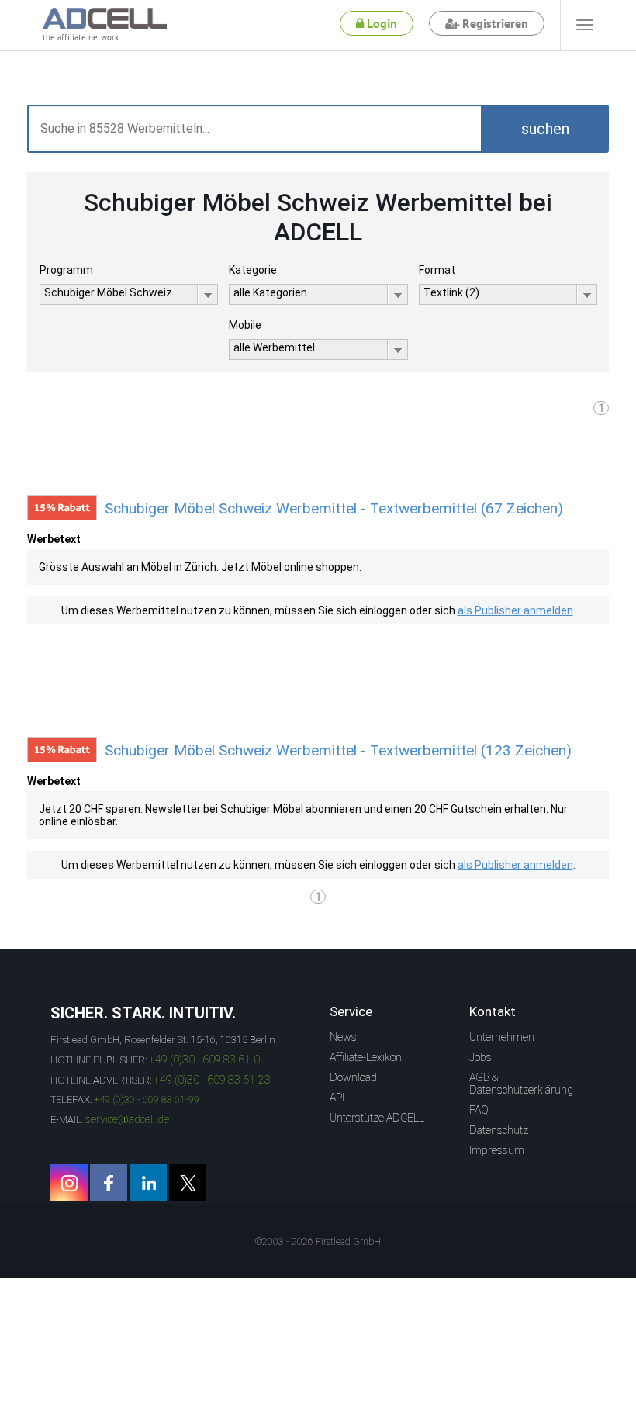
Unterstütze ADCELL (377, 1117)
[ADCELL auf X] (187, 1182)
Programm (66, 270)
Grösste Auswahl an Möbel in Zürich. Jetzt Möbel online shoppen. (200, 567)
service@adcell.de (127, 1119)
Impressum (496, 1150)
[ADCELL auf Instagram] (69, 1182)
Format (437, 270)
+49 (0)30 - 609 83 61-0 (204, 1059)
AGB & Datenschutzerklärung (521, 1083)
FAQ (479, 1110)
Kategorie (253, 270)
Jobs (480, 1057)
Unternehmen (501, 1037)
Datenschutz (498, 1130)
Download (353, 1077)
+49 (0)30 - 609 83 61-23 (212, 1079)
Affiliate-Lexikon (366, 1057)
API (337, 1097)
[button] (545, 129)
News (343, 1037)
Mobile (245, 325)
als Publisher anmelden (515, 610)
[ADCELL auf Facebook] (108, 1182)
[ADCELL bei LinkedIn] (148, 1182)
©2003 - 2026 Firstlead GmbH (318, 1241)
